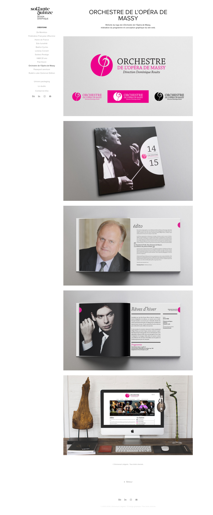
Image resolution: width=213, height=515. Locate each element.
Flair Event (41, 62)
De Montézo (41, 32)
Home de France (42, 39)
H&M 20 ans (42, 58)
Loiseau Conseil (42, 50)
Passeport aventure (42, 69)
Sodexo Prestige (42, 54)
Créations (42, 27)
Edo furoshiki (41, 43)
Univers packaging (42, 81)
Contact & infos (41, 90)
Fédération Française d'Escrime (41, 36)
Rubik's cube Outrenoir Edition (42, 73)
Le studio (42, 86)
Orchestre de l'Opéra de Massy (42, 65)
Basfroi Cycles (42, 47)
